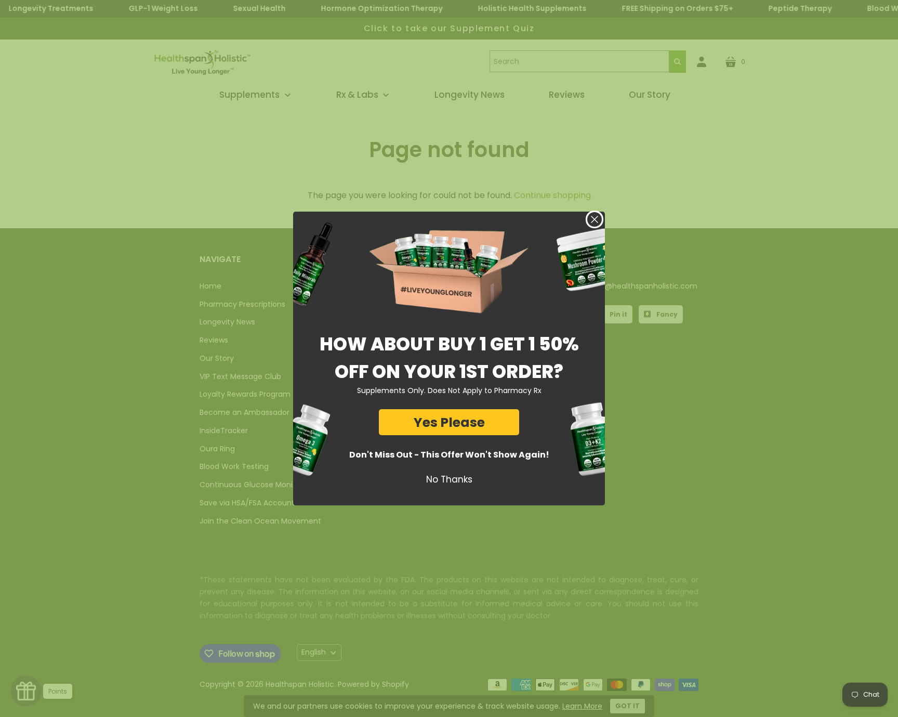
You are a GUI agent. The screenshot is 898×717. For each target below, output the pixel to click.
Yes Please (449, 422)
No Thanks (449, 479)
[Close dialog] (594, 219)
